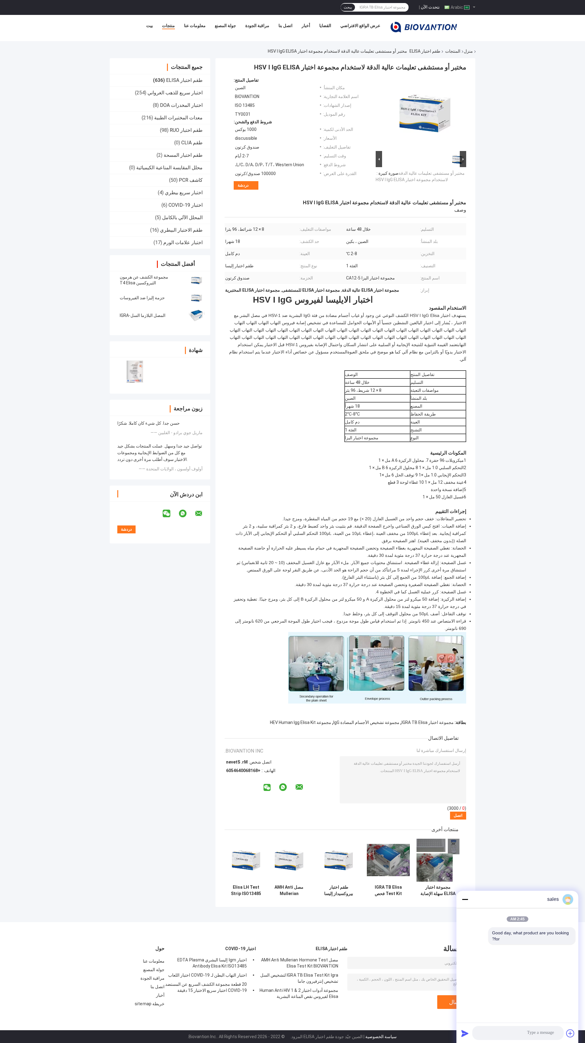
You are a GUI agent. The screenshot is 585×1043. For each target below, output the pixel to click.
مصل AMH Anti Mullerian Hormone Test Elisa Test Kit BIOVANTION (289, 890)
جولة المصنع (225, 25)
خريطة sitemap (150, 1003)
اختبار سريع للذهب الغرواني (175, 93)
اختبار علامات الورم (183, 242)
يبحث (348, 7)
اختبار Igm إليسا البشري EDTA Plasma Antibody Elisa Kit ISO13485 (212, 962)
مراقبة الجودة (257, 25)
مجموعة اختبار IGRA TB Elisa (428, 722)
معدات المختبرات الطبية (178, 118)
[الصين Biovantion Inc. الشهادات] (135, 371)
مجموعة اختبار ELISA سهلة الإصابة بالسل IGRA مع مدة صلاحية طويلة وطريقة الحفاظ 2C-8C (438, 890)
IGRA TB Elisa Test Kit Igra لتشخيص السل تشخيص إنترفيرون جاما (299, 978)
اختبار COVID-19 (185, 205)
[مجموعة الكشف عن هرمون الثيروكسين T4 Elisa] (196, 280)
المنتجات (452, 51)
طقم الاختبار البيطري (181, 230)
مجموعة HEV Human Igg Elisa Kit (300, 722)
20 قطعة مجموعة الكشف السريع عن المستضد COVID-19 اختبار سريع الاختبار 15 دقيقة (206, 987)
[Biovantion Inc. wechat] (170, 513)
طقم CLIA (192, 143)
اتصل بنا (285, 25)
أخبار (306, 25)
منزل (468, 51)
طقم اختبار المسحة (183, 155)
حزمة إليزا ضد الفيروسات (142, 297)
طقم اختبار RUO (186, 130)
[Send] (465, 1033)
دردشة (243, 185)
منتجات (168, 25)
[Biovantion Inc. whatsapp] (186, 513)
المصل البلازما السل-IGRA (142, 315)
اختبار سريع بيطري (184, 192)
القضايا (325, 25)
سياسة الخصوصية (381, 1036)
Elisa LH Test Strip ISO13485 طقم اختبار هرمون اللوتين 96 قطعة (246, 890)
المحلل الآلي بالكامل (182, 217)
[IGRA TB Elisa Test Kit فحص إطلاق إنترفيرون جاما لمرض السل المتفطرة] (388, 860)
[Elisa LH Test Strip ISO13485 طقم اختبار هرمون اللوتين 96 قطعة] (246, 860)
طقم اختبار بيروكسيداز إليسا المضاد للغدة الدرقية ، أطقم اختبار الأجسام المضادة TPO (338, 890)
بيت (149, 25)
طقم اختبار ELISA (425, 51)
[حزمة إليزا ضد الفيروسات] (196, 297)
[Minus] (465, 899)
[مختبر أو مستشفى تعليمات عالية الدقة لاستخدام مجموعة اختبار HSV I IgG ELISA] (423, 114)
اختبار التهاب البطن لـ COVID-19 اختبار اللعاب (207, 975)
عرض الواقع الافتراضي (360, 25)
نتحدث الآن (430, 7)
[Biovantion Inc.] (423, 27)
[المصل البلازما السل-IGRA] (196, 315)
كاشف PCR (191, 180)
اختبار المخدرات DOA (181, 105)
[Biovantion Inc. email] (202, 513)
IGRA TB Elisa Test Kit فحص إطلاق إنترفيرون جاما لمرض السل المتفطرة (388, 890)
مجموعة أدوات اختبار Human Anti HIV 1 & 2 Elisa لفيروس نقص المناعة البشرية (299, 993)
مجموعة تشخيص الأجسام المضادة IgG (366, 722)
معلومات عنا (195, 25)
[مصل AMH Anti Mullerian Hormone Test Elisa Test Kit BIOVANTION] (289, 860)
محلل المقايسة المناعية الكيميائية (169, 167)
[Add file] (570, 1033)
